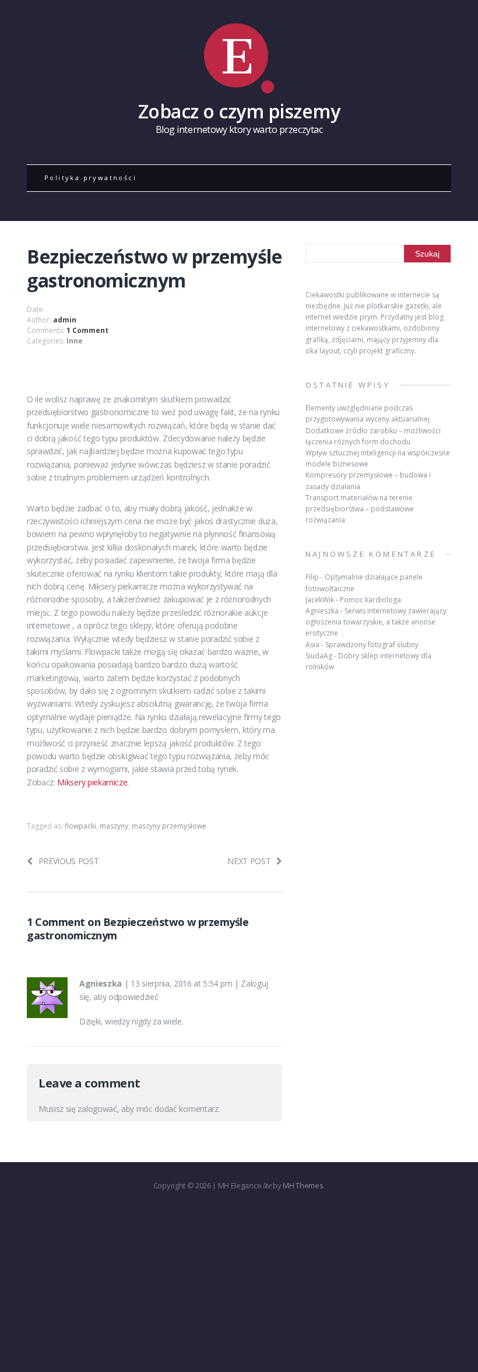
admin (64, 320)
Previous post (68, 860)
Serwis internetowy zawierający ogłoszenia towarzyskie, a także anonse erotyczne (376, 622)
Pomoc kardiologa (370, 600)
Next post (248, 860)
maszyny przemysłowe (169, 826)
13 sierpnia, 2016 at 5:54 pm (181, 983)
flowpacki (80, 826)
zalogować (97, 1108)
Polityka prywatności (90, 177)
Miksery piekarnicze (92, 782)
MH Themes (303, 1185)
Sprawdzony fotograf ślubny (372, 645)
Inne (74, 341)
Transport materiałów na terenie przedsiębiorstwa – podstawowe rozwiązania (359, 509)
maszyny (114, 826)
